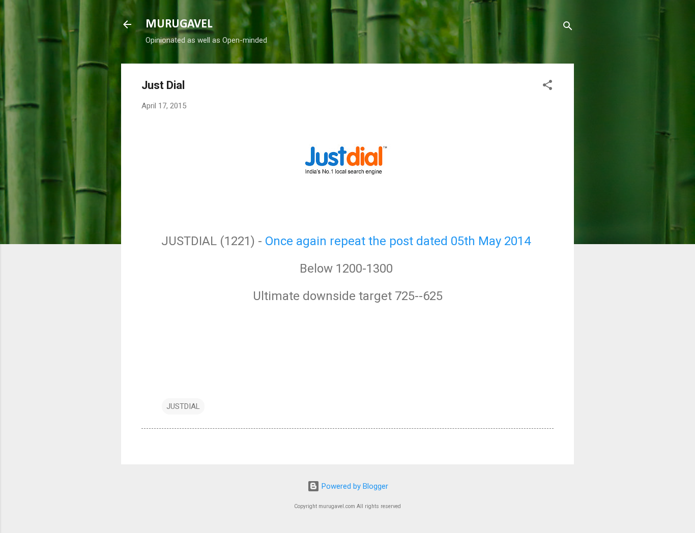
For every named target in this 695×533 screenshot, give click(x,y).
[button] (547, 87)
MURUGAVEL (179, 24)
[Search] (568, 27)
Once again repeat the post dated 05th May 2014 (399, 241)
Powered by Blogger (354, 486)
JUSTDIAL (183, 406)
